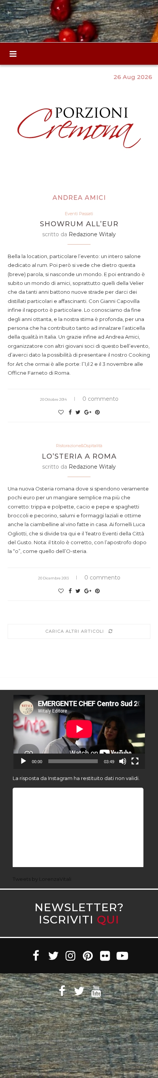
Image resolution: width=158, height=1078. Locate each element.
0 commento (100, 398)
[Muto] (123, 761)
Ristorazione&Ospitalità (79, 445)
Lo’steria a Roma (79, 456)
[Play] (23, 761)
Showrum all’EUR (79, 224)
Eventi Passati (79, 213)
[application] (79, 732)
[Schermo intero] (135, 761)
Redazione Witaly (92, 234)
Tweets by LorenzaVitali (42, 879)
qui (108, 919)
